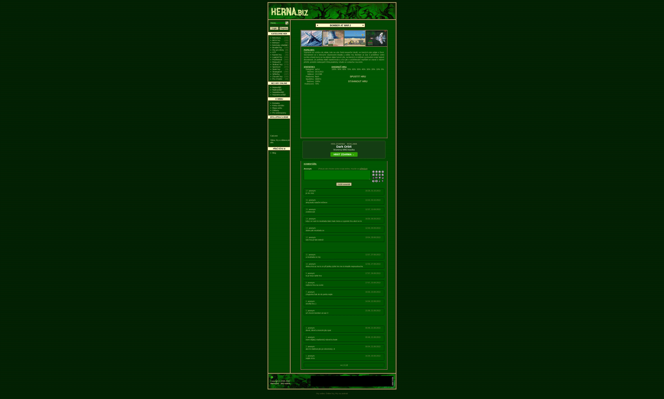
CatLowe (274, 136)
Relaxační (276, 62)
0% (382, 69)
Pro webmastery (279, 113)
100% (334, 69)
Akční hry (276, 40)
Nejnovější (276, 87)
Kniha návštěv (278, 105)
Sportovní (276, 67)
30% (368, 69)
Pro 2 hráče (277, 79)
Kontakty (276, 103)
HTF (274, 52)
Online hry (330, 393)
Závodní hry (277, 76)
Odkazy (275, 110)
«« (341, 365)
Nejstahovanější (279, 95)
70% (349, 69)
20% (373, 69)
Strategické (277, 72)
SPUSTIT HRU (358, 76)
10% (378, 69)
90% (339, 69)
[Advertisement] (241, 54)
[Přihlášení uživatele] (274, 29)
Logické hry (277, 57)
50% (359, 69)
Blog (274, 153)
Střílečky (276, 74)
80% (344, 69)
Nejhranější (277, 90)
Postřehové (277, 60)
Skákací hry (277, 64)
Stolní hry (276, 69)
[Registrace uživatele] (283, 29)
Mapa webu (277, 108)
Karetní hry (277, 55)
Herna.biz (274, 383)
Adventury (276, 38)
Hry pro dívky (278, 50)
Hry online (285, 383)
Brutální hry (277, 47)
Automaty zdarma (279, 45)
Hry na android (341, 393)
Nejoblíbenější (278, 92)
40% (364, 69)
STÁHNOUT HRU (357, 81)
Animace (275, 43)
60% (354, 69)
